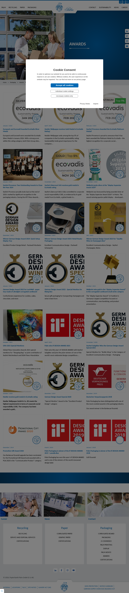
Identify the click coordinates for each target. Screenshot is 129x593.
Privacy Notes (85, 104)
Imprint (95, 104)
